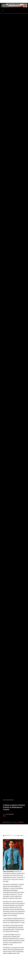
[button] (2, 10)
